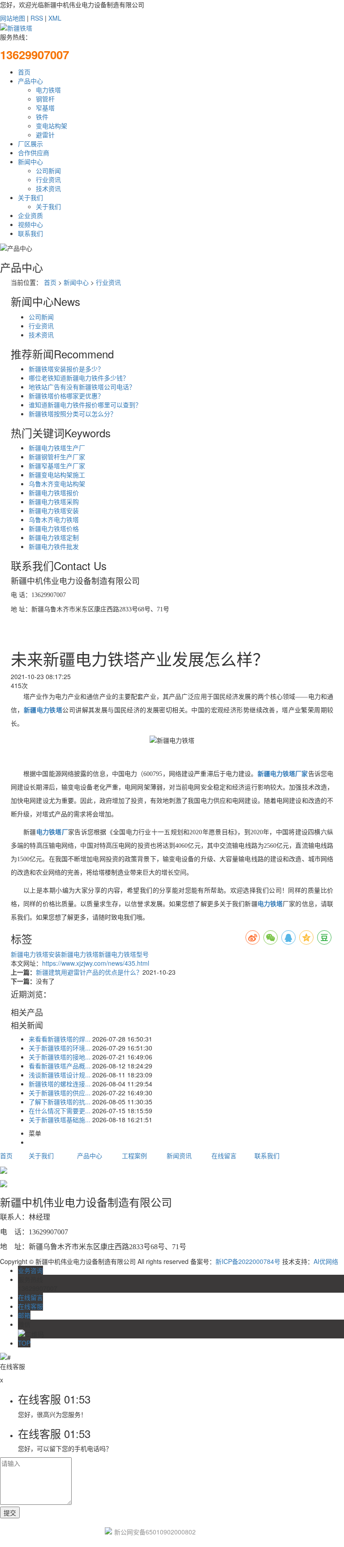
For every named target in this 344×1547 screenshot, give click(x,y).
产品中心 (30, 80)
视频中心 (30, 224)
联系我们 (30, 233)
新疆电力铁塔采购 (54, 501)
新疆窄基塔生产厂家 (57, 465)
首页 (24, 71)
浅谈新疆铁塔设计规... (59, 1074)
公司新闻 (48, 170)
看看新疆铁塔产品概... (59, 1065)
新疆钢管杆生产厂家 (57, 456)
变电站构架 (51, 125)
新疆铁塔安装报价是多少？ (66, 368)
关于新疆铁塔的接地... (59, 1056)
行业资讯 (48, 179)
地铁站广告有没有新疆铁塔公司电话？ (82, 386)
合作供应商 (33, 152)
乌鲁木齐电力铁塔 (54, 519)
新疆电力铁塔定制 (54, 537)
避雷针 (45, 134)
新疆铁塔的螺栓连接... (59, 1083)
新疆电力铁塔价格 (54, 528)
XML (54, 17)
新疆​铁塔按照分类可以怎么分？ (72, 413)
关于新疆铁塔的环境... (59, 1047)
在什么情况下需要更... (59, 1110)
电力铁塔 (48, 89)
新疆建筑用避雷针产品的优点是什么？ (89, 971)
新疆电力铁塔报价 (54, 492)
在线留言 (223, 1155)
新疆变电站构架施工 (57, 474)
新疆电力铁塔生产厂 (57, 447)
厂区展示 (30, 143)
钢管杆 (45, 98)
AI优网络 (326, 1261)
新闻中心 (30, 161)
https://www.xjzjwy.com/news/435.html (95, 963)
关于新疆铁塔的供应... (59, 1092)
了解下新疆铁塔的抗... (59, 1101)
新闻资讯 (179, 1155)
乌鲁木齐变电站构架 (57, 483)
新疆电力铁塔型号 (124, 954)
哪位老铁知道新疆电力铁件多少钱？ (79, 377)
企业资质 (30, 215)
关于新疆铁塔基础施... (59, 1119)
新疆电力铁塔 (80, 954)
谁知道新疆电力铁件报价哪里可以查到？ (85, 404)
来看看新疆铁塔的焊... (59, 1038)
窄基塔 (45, 107)
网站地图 (12, 17)
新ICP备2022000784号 (247, 1261)
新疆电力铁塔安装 (54, 510)
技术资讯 (48, 188)
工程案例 (134, 1155)
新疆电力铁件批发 (54, 546)
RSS (36, 17)
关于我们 (30, 197)
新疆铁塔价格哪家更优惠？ (66, 395)
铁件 (42, 116)
